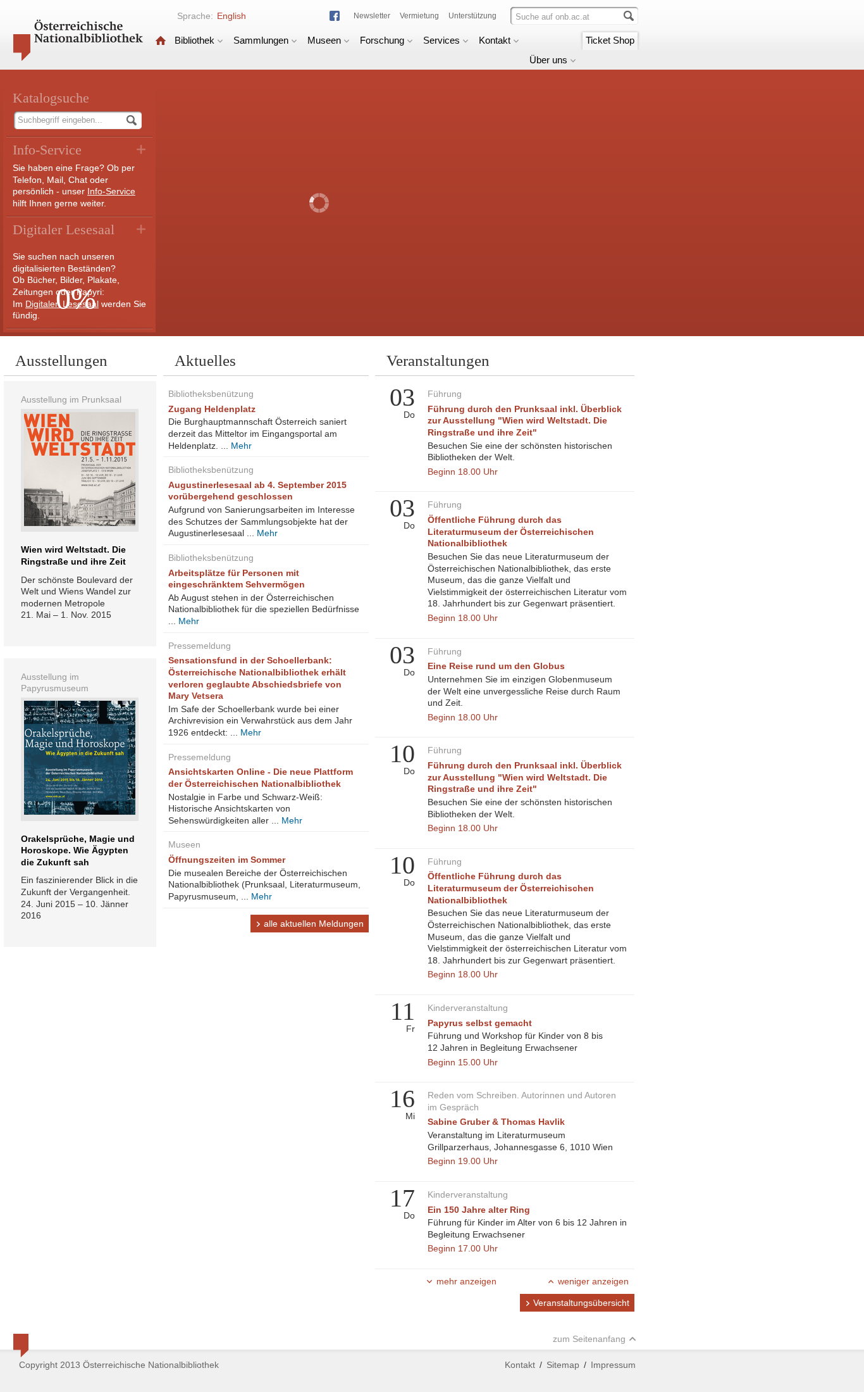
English (231, 16)
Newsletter (372, 15)
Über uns (548, 59)
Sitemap (562, 1365)
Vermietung (419, 15)
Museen (324, 40)
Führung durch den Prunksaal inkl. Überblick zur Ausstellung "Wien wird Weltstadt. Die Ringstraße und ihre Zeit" (525, 420)
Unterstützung (472, 15)
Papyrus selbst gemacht (480, 1023)
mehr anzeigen (466, 1281)
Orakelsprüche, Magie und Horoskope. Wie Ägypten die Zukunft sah (78, 850)
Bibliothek (194, 40)
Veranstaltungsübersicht (581, 1303)
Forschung (382, 40)
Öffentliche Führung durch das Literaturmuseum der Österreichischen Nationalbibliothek (511, 531)
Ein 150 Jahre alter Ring (479, 1210)
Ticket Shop (610, 40)
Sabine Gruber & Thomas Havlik (496, 1122)
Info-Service (111, 191)
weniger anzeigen (593, 1281)
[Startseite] (160, 40)
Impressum (613, 1365)
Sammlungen (260, 40)
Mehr (241, 446)
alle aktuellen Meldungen (314, 924)
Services (441, 40)
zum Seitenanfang (589, 1339)
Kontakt (494, 40)
